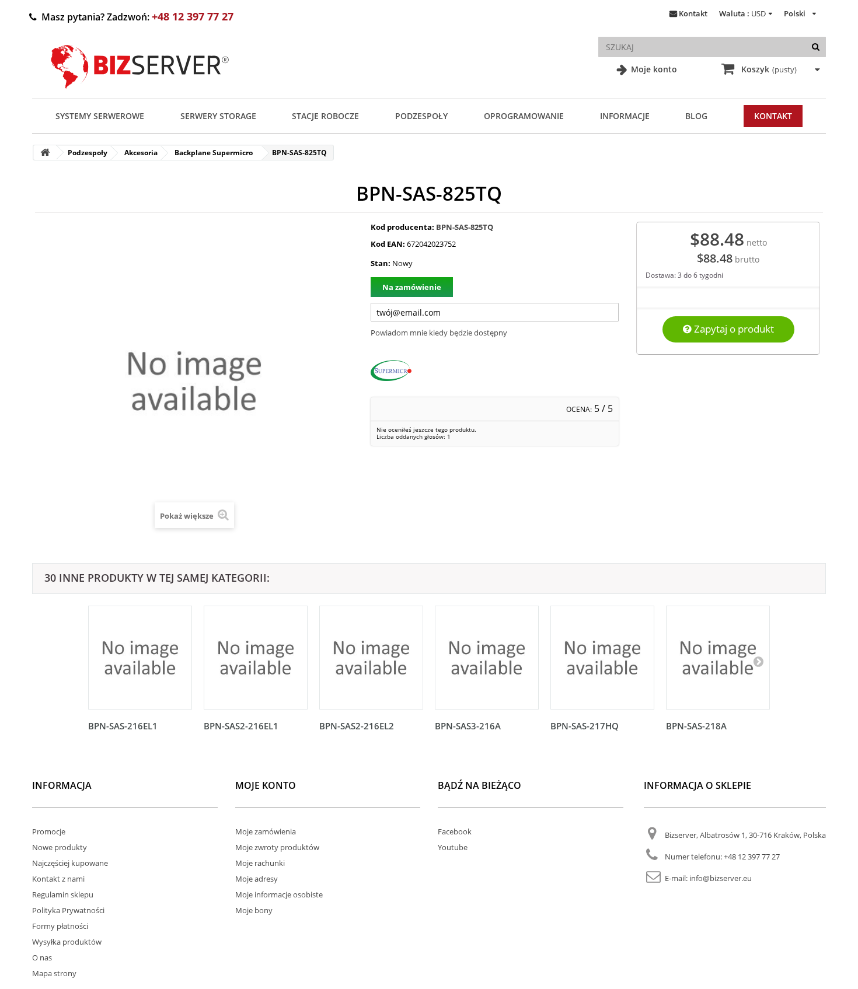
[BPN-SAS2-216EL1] (256, 658)
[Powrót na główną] (45, 152)
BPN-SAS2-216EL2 (356, 726)
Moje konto (653, 69)
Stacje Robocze (325, 115)
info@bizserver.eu (720, 878)
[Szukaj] (815, 47)
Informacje (625, 115)
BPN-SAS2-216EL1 (241, 726)
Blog (696, 115)
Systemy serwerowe (99, 115)
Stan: (380, 263)
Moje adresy (256, 878)
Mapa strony (54, 973)
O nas (42, 957)
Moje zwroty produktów (277, 847)
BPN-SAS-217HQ (584, 726)
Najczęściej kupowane (70, 863)
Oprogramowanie (524, 115)
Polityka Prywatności (68, 910)
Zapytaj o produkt (733, 329)
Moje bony (254, 910)
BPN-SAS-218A (696, 726)
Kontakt (693, 13)
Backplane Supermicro (214, 153)
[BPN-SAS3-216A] (487, 658)
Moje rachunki (260, 863)
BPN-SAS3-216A (468, 726)
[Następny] (758, 661)
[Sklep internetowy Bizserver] (140, 93)
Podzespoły (421, 115)
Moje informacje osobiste (279, 894)
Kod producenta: (402, 227)
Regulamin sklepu (62, 894)
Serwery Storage (218, 115)
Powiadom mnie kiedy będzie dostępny (439, 332)
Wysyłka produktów (67, 941)
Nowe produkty (59, 847)
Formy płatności (60, 926)
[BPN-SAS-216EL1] (140, 658)
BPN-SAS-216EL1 (123, 726)
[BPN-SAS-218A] (718, 658)
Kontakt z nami (58, 878)
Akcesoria (141, 153)
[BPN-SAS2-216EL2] (371, 658)
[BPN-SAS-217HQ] (602, 658)
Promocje (48, 831)
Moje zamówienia (265, 831)
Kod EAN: (388, 244)
